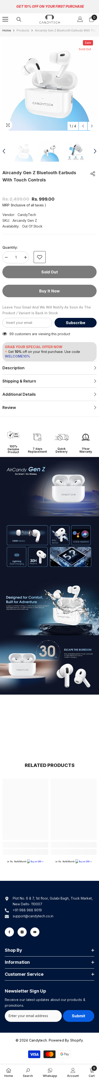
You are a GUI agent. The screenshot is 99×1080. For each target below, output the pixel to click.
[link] (13, 437)
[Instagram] (22, 932)
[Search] (19, 19)
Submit (78, 1015)
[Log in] (80, 19)
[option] (49, 84)
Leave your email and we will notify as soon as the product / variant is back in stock (46, 310)
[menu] (5, 19)
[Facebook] (9, 932)
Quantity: (10, 247)
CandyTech (27, 215)
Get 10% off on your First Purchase (50, 6)
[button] (83, 126)
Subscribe (75, 322)
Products (23, 30)
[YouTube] (34, 932)
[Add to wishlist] (40, 257)
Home (6, 30)
